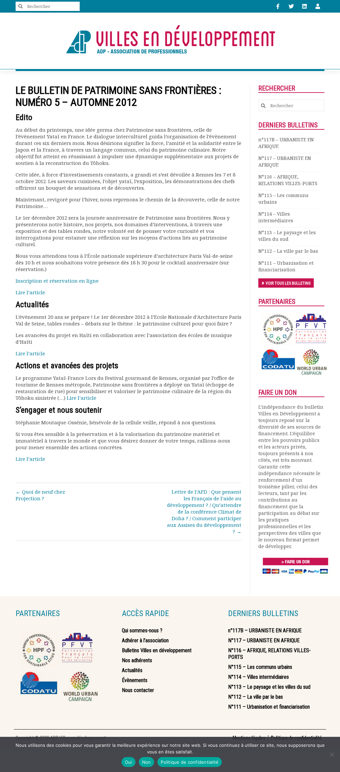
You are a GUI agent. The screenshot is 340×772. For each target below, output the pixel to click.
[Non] (331, 754)
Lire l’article (30, 292)
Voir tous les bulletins (288, 283)
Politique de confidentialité (189, 762)
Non (146, 762)
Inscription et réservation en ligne (57, 280)
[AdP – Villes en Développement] (170, 41)
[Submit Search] (21, 6)
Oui (128, 762)
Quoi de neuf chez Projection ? (40, 495)
